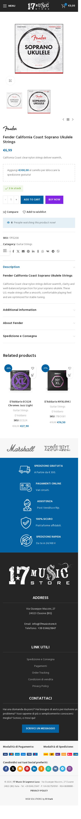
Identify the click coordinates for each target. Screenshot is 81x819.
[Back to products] (68, 119)
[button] (32, 375)
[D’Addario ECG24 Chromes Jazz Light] (20, 380)
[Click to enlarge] (10, 80)
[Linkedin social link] (33, 251)
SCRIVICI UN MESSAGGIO (40, 728)
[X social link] (18, 251)
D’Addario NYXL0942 (57, 402)
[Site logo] (39, 6)
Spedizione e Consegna (40, 659)
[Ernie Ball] (57, 448)
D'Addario (20, 416)
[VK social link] (48, 251)
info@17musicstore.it (44, 624)
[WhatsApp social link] (42, 251)
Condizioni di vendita (40, 679)
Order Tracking (40, 673)
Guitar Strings (24, 244)
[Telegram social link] (53, 251)
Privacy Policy (40, 686)
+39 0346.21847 (47, 628)
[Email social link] (23, 251)
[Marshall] (21, 448)
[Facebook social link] (13, 251)
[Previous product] (63, 119)
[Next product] (72, 119)
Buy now (54, 200)
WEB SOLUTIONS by (39, 799)
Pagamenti (40, 666)
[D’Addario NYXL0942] (57, 380)
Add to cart (32, 200)
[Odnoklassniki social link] (38, 251)
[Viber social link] (58, 251)
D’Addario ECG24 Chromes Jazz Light (20, 404)
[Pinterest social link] (28, 251)
